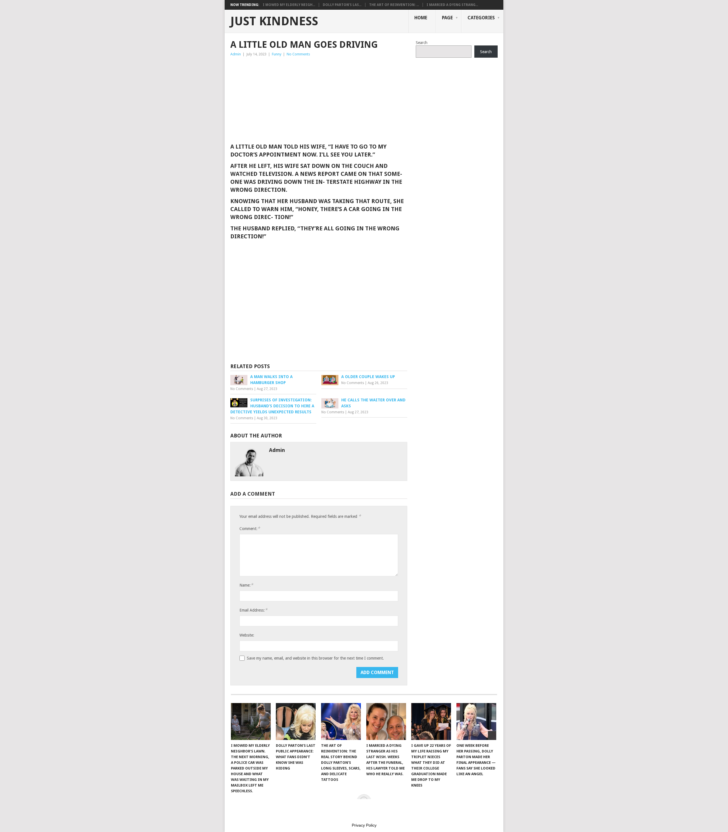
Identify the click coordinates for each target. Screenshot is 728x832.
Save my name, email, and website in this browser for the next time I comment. (315, 658)
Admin (235, 54)
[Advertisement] (318, 100)
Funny (276, 54)
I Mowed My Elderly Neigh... (289, 5)
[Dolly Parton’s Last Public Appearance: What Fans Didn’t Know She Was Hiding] (296, 721)
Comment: (249, 528)
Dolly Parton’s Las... (342, 5)
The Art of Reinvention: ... (394, 5)
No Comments (298, 54)
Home (420, 17)
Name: (246, 585)
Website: (246, 635)
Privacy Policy (364, 825)
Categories (481, 17)
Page (447, 17)
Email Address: (253, 610)
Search (421, 42)
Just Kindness (274, 21)
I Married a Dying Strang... (452, 5)
